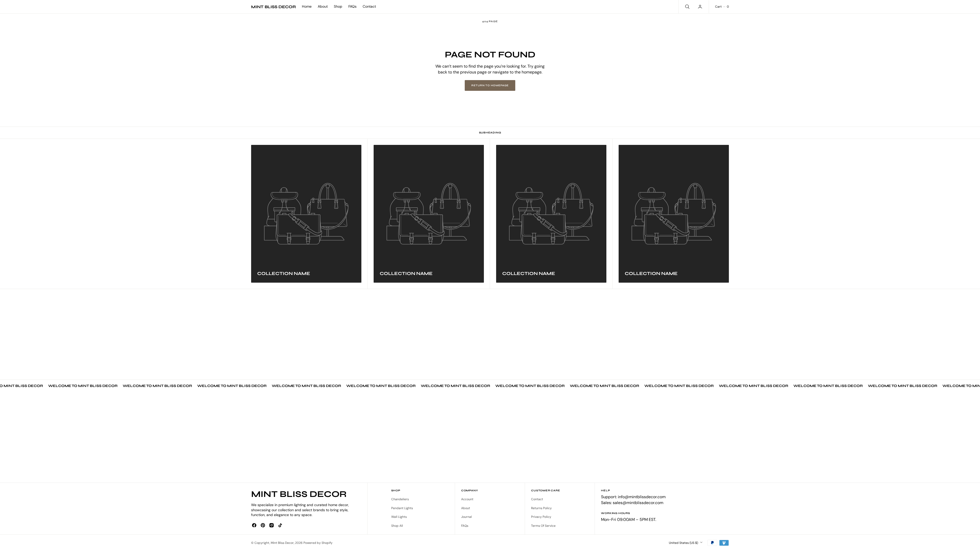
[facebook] (254, 525)
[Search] (687, 6)
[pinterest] (263, 525)
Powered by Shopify (318, 543)
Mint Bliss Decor (282, 543)
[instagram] (271, 525)
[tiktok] (280, 525)
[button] (700, 6)
